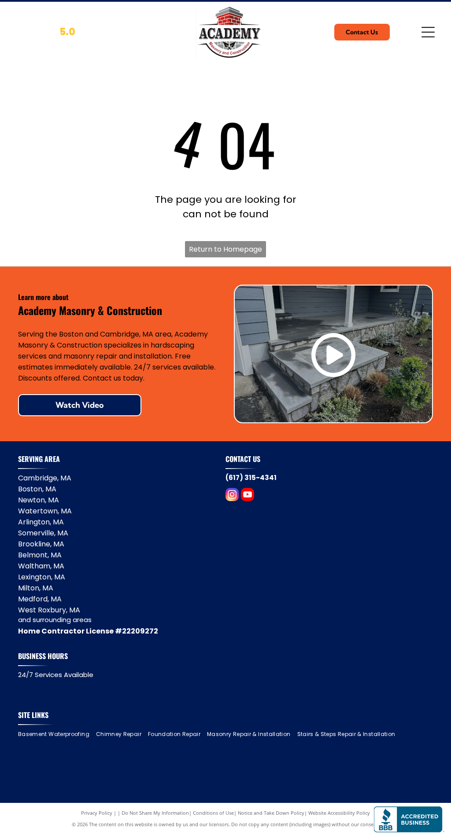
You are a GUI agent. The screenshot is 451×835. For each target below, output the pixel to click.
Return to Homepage (225, 249)
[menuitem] (57, 734)
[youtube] (247, 495)
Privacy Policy (96, 812)
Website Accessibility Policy (339, 812)
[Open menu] (428, 32)
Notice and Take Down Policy (271, 812)
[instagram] (232, 495)
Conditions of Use (213, 812)
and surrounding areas (55, 619)
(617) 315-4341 (251, 477)
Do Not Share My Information (155, 812)
